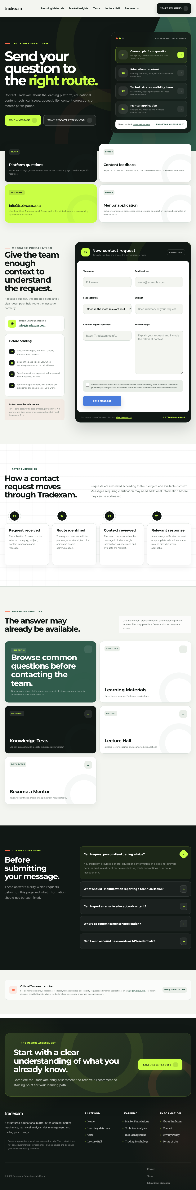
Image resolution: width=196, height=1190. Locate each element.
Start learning (171, 8)
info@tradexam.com (141, 124)
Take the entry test (157, 1064)
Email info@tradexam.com (66, 120)
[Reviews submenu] (138, 8)
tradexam (13, 8)
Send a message (19, 120)
